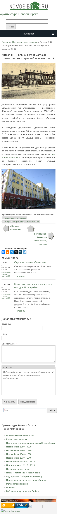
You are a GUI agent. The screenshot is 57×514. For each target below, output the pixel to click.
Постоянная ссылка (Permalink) (6, 274)
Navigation (28, 33)
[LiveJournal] (20, 252)
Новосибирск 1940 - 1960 (18, 454)
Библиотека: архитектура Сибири (22, 491)
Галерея (10, 487)
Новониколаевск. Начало (18, 469)
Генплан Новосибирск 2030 (20, 435)
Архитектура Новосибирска (19, 14)
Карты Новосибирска (16, 439)
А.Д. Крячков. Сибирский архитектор (24, 476)
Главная (6, 42)
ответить (21, 276)
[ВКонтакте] (3, 252)
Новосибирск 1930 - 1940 (18, 458)
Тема (4, 334)
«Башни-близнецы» (15, 228)
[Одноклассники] (7, 252)
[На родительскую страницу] (30, 228)
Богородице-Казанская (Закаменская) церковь (40, 239)
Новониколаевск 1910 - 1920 (20, 465)
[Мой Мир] (12, 252)
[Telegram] (24, 252)
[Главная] (29, 9)
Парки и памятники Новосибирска (23, 472)
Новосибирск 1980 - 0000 (18, 446)
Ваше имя (7, 324)
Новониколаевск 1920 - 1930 (20, 461)
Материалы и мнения (17, 484)
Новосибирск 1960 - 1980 (18, 450)
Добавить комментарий (15, 248)
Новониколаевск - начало (25, 42)
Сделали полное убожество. (30, 262)
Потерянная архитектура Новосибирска (21, 222)
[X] (16, 252)
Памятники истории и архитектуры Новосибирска (30, 443)
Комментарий (9, 344)
